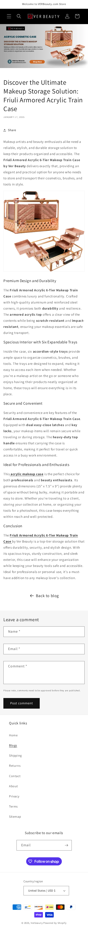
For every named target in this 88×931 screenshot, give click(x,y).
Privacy (14, 796)
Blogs (13, 745)
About (13, 786)
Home (13, 735)
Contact (15, 776)
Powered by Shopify (55, 922)
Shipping (15, 755)
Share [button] (12, 130)
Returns (15, 766)
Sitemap (15, 817)
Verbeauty (37, 922)
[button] (9, 16)
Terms (13, 806)
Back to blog (47, 595)
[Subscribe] (67, 845)
